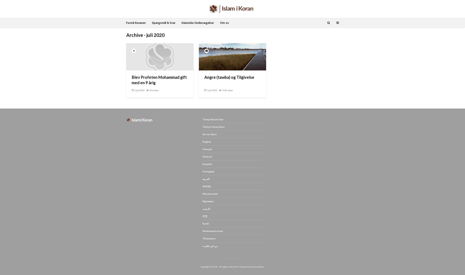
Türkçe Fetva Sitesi (214, 127)
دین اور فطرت (210, 246)
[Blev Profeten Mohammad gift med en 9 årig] (159, 56)
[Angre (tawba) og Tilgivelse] (232, 56)
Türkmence (209, 238)
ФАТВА (207, 186)
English (207, 141)
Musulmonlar (210, 193)
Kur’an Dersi (210, 134)
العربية (206, 179)
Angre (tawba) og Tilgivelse (229, 77)
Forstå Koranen (136, 23)
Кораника (208, 201)
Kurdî (206, 223)
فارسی (206, 208)
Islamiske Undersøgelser (197, 23)
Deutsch (207, 156)
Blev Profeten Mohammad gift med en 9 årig (159, 80)
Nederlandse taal (213, 231)
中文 (205, 216)
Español (207, 164)
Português (209, 171)
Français (207, 149)
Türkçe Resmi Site (213, 119)
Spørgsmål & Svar (163, 23)
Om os (224, 23)
